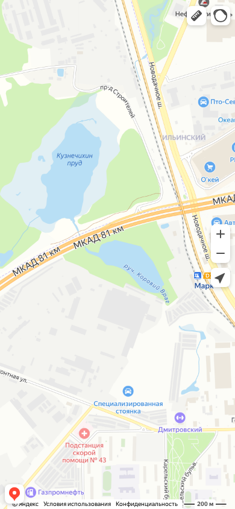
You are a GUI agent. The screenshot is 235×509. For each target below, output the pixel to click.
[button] (196, 15)
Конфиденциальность (147, 504)
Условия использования (77, 504)
